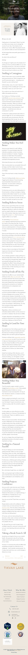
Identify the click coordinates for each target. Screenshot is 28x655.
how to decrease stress (19, 237)
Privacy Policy (14, 652)
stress (13, 215)
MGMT (16, 650)
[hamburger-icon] (25, 3)
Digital (19, 650)
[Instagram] (15, 618)
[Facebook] (13, 618)
